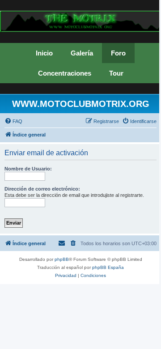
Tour (116, 73)
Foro (118, 53)
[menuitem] (13, 121)
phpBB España (108, 267)
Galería (82, 53)
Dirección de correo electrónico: (42, 189)
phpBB (62, 259)
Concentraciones (64, 73)
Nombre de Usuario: (28, 168)
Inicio (44, 53)
